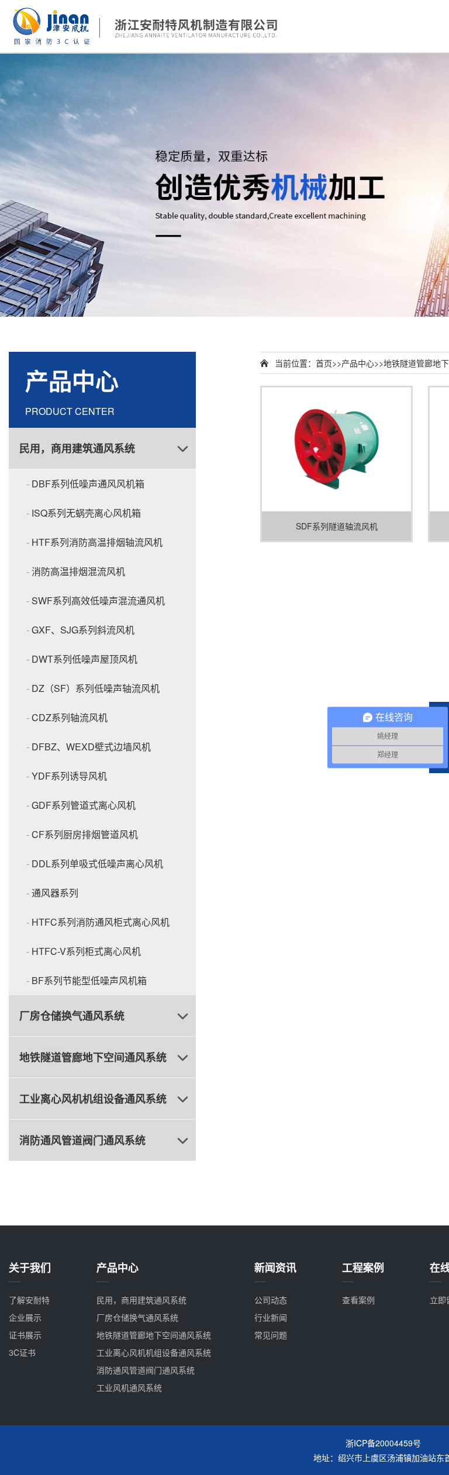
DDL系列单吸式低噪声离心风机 (97, 863)
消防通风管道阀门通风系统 (82, 1140)
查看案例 (358, 1300)
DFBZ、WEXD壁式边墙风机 (91, 746)
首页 (324, 363)
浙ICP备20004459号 (383, 1443)
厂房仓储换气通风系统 (72, 1015)
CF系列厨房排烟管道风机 (85, 834)
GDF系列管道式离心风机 (84, 805)
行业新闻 (270, 1317)
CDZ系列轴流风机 (70, 717)
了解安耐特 (29, 1300)
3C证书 (22, 1352)
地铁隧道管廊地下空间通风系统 (93, 1057)
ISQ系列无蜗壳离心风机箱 (86, 513)
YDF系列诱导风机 (69, 775)
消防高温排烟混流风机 (78, 571)
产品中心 (357, 363)
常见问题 (270, 1335)
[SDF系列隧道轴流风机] (336, 449)
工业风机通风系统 (129, 1387)
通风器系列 (55, 892)
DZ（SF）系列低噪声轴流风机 (96, 688)
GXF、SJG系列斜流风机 (83, 629)
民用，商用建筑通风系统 (77, 448)
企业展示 (25, 1317)
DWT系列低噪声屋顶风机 (84, 659)
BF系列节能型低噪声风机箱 (89, 980)
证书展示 (25, 1335)
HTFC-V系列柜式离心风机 (86, 951)
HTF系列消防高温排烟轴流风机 (97, 542)
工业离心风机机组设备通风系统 (93, 1098)
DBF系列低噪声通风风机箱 (88, 483)
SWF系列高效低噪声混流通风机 (98, 600)
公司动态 (270, 1300)
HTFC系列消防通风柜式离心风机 (101, 922)
